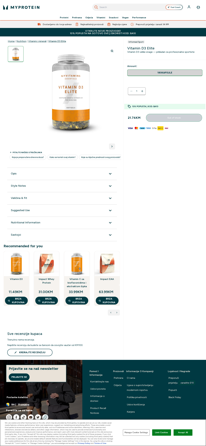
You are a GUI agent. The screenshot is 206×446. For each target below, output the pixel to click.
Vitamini (101, 17)
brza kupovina (18, 300)
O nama (131, 378)
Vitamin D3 (16, 279)
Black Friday (174, 397)
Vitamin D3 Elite (57, 41)
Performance (139, 17)
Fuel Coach (176, 7)
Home (11, 41)
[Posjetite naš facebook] (16, 417)
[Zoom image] (112, 51)
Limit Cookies (161, 432)
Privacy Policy (84, 443)
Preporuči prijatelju (181, 380)
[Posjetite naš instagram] (9, 417)
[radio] (164, 73)
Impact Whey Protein (46, 281)
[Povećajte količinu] (142, 91)
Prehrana (77, 17)
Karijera (131, 411)
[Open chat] (45, 417)
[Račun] (189, 7)
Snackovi (113, 17)
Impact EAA (107, 279)
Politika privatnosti (137, 397)
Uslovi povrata (98, 389)
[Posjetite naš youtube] (31, 417)
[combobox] (138, 7)
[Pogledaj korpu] (198, 7)
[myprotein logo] (21, 7)
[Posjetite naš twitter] (38, 417)
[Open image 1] (16, 54)
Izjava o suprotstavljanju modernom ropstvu (140, 387)
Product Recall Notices (98, 410)
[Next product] (117, 313)
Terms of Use (100, 443)
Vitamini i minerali (37, 41)
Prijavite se (19, 377)
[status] (137, 91)
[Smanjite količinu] (131, 91)
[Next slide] (119, 285)
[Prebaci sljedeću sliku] (112, 146)
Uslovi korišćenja (136, 404)
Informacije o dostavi (97, 398)
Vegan (125, 17)
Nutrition (21, 41)
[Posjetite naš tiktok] (24, 417)
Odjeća (89, 17)
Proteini (64, 17)
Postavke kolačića (17, 397)
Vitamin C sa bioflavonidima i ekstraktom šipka (77, 283)
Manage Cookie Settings (136, 432)
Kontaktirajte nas (99, 381)
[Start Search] (96, 7)
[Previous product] (111, 313)
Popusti (172, 390)
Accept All (183, 432)
